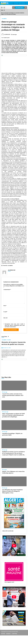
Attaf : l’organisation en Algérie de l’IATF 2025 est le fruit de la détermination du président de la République (13, 415)
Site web (5, 317)
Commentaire (7, 289)
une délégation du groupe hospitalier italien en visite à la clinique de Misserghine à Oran (12, 491)
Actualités (4, 18)
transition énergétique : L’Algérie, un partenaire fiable (12, 434)
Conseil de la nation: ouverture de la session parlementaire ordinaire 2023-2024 (13, 395)
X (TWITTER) (14, 633)
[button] (13, 7)
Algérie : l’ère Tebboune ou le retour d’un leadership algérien (13, 472)
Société (9, 339)
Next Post (4, 336)
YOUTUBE (3, 633)
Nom (5, 305)
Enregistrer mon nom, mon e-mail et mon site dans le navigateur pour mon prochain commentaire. (15, 325)
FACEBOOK (8, 633)
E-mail (5, 311)
